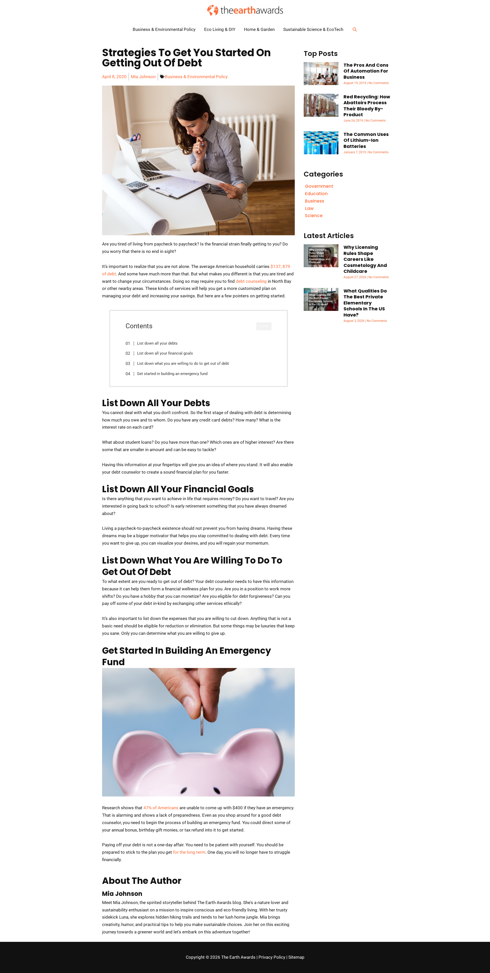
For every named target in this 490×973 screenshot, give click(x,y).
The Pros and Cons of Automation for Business (366, 71)
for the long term (189, 852)
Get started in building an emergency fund (172, 373)
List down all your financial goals (165, 353)
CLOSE (263, 326)
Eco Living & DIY (219, 29)
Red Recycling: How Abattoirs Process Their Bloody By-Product (367, 105)
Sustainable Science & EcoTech (313, 29)
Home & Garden (259, 29)
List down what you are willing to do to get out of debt (183, 363)
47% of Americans (160, 807)
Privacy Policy (272, 957)
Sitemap (296, 957)
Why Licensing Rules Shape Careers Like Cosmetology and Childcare (365, 259)
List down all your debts (157, 343)
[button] (355, 29)
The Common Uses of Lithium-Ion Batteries (366, 140)
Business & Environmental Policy (164, 29)
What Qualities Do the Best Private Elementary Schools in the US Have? (365, 303)
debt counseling (251, 281)
